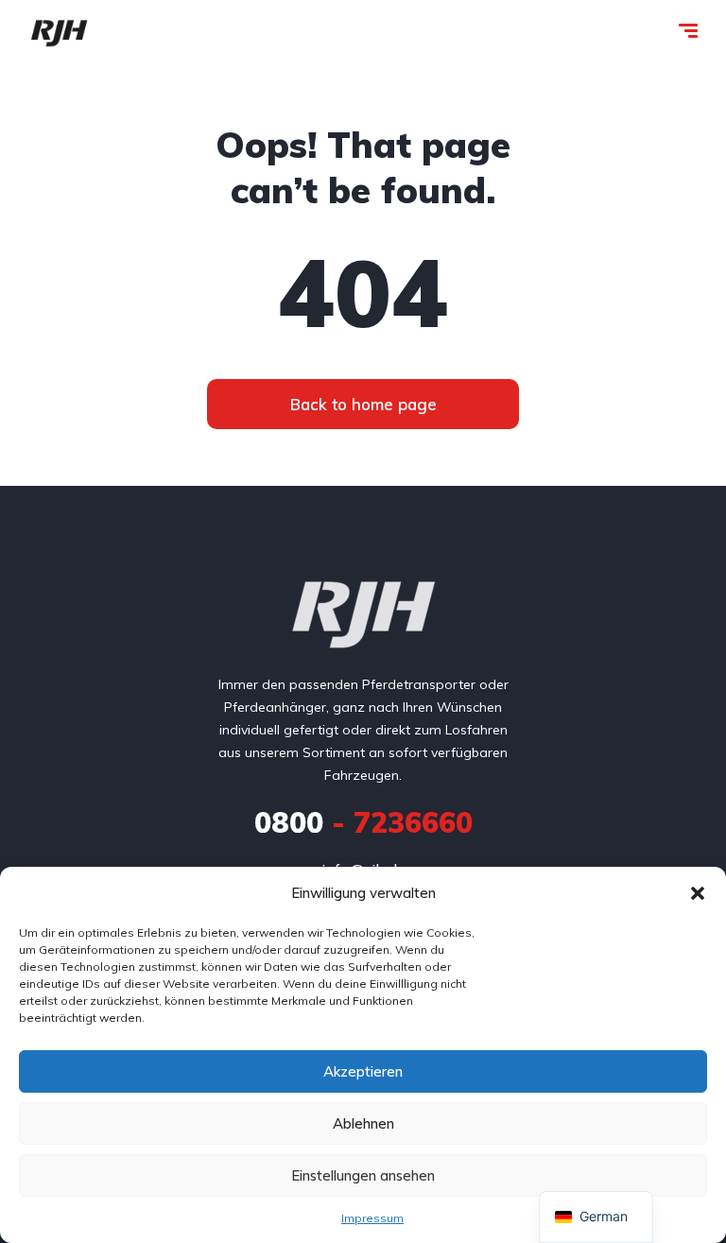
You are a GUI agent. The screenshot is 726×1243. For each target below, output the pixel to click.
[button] (697, 893)
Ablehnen (363, 1123)
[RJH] (59, 33)
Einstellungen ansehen (363, 1175)
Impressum (372, 1218)
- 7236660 (363, 822)
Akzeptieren (363, 1071)
